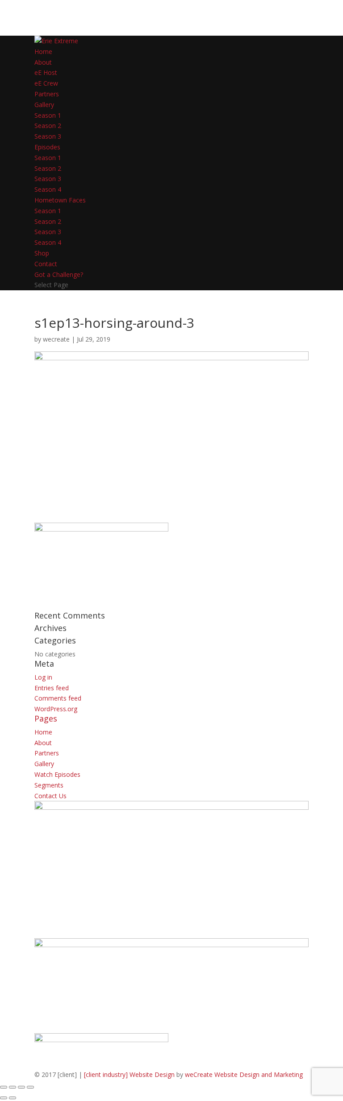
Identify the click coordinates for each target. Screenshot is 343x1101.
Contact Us (50, 796)
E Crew (46, 83)
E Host (45, 72)
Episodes (47, 147)
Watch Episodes (57, 774)
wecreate (56, 339)
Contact (45, 264)
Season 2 (47, 125)
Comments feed (57, 698)
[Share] (21, 1087)
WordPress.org (55, 709)
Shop (41, 253)
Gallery (44, 104)
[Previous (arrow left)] (3, 1098)
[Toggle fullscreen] (12, 1087)
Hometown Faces (60, 200)
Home (43, 51)
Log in (43, 677)
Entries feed (51, 688)
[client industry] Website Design (129, 1074)
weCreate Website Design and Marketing (244, 1074)
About (43, 62)
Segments (48, 785)
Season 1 (47, 115)
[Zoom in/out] (3, 1087)
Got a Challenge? (58, 274)
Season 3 (47, 136)
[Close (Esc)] (30, 1087)
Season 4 (47, 189)
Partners (46, 94)
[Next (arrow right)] (12, 1098)
